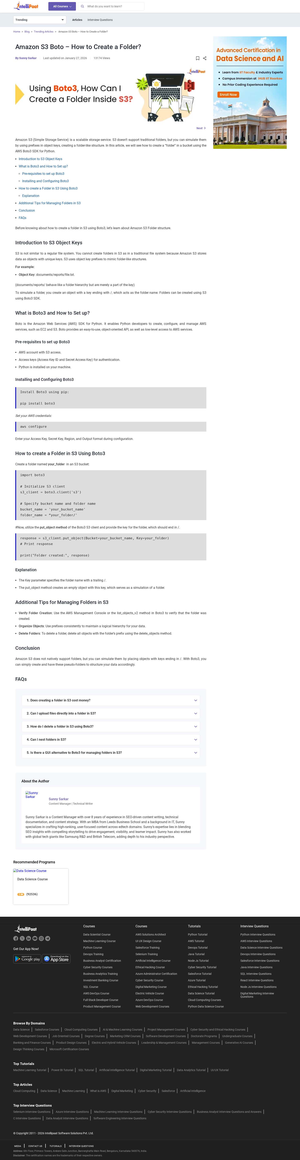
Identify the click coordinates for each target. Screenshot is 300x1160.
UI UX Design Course (148, 941)
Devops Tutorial (198, 947)
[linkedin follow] (29, 940)
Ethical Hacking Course (150, 967)
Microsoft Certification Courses (69, 1049)
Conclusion (27, 210)
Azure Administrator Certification (156, 973)
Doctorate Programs (204, 1036)
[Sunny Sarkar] (35, 795)
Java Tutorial (196, 954)
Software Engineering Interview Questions (119, 1118)
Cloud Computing (24, 1091)
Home (16, 31)
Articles (77, 19)
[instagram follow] (42, 940)
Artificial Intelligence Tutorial (117, 1070)
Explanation (30, 196)
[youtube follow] (35, 940)
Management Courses (206, 1042)
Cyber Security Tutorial (202, 967)
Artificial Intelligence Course (153, 960)
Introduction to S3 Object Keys (40, 159)
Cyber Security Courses (97, 967)
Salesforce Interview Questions (259, 960)
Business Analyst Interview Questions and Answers (229, 1111)
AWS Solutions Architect (151, 934)
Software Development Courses (166, 1036)
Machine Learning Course (99, 941)
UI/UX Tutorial (220, 1070)
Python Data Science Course (206, 1006)
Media (17, 1146)
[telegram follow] (47, 940)
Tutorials (56, 1146)
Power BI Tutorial (62, 1070)
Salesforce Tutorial (199, 973)
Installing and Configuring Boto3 (45, 181)
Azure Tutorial (197, 980)
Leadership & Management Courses (164, 1042)
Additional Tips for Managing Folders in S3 (50, 203)
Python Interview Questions (257, 934)
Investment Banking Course (100, 980)
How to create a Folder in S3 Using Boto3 (48, 188)
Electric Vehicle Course (150, 993)
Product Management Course (102, 1006)
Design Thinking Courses (28, 1049)
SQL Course (90, 986)
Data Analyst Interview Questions (67, 1118)
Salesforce (168, 1091)
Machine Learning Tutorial (29, 1070)
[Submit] (82, 6)
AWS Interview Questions (256, 941)
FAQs (22, 218)
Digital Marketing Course (151, 986)
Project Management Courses (166, 1029)
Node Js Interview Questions (258, 986)
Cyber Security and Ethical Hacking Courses (217, 1029)
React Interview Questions (256, 980)
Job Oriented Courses (66, 1036)
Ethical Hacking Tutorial (203, 986)
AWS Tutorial (196, 941)
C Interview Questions (27, 1118)
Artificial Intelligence (193, 1091)
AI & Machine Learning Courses (122, 1029)
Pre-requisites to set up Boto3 (43, 174)
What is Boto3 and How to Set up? (43, 166)
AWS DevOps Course (96, 993)
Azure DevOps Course (149, 1000)
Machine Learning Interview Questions (118, 1111)
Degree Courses (95, 1036)
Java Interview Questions (256, 967)
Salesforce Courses (47, 1029)
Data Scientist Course (96, 934)
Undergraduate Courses (237, 1036)
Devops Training (93, 954)
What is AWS (98, 1091)
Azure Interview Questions (72, 1111)
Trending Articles (43, 31)
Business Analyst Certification (102, 960)
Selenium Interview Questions (31, 1111)
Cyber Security (147, 1091)
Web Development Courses (152, 1006)
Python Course (92, 947)
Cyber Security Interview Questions (170, 1111)
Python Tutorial (197, 934)
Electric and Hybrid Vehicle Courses (114, 1042)
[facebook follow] (16, 940)
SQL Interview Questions (255, 973)
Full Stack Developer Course (100, 1000)
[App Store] (56, 959)
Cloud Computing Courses (204, 1000)
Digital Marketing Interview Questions (257, 995)
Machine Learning (73, 1091)
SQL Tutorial (86, 1070)
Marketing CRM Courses (125, 1036)
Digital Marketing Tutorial (156, 1070)
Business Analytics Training (100, 973)
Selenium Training (147, 954)
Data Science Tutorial (201, 993)
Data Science (21, 1029)
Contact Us (35, 1146)
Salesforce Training (148, 947)
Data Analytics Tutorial (191, 1070)
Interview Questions (100, 19)
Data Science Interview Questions (261, 947)
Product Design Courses (71, 1042)
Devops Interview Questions (258, 954)
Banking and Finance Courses (32, 1042)
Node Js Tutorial (198, 960)
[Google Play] (27, 959)
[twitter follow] (23, 940)
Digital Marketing (122, 1091)
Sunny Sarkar (28, 58)
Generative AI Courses (239, 1042)
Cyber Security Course (149, 980)
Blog (27, 31)
